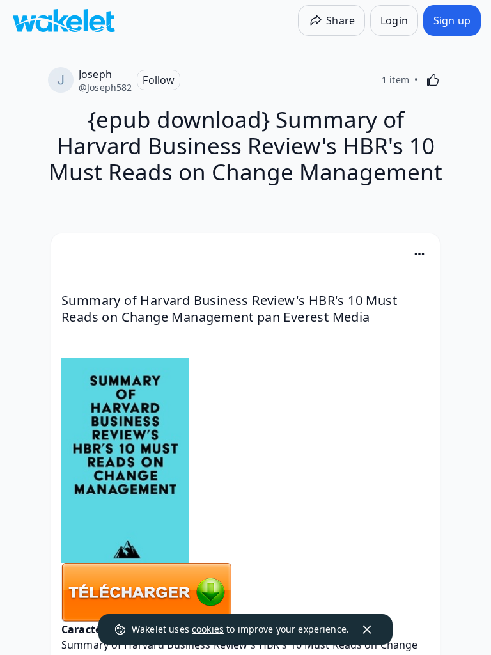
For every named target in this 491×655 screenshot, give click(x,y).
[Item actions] (419, 254)
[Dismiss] (367, 629)
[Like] (433, 80)
